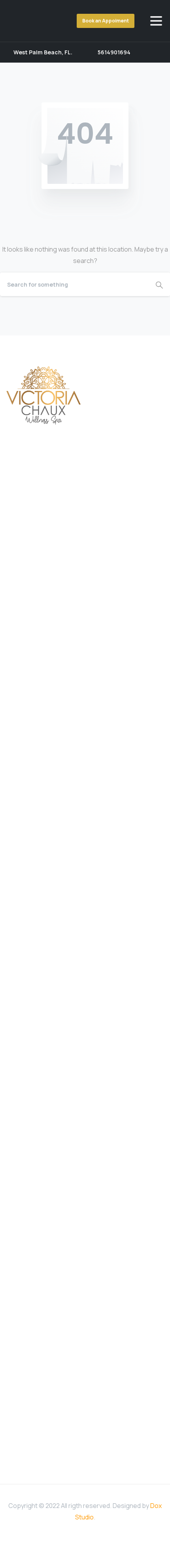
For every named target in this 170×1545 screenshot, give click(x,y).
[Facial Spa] (62, 799)
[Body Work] (76, 799)
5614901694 (114, 52)
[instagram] (156, 52)
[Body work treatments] (90, 799)
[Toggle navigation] (156, 21)
